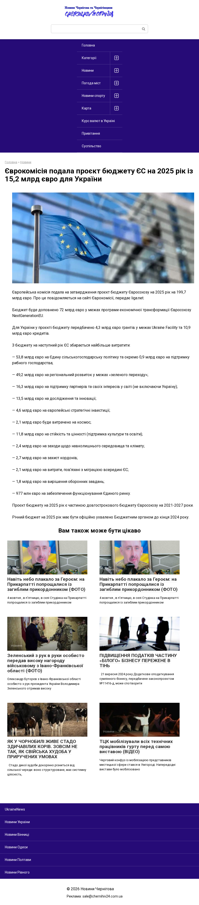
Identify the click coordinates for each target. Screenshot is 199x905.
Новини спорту (93, 96)
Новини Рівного (17, 872)
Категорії (89, 58)
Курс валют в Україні (98, 121)
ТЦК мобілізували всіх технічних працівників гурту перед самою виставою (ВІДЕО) (136, 746)
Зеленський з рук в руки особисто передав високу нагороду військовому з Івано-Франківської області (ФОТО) (45, 663)
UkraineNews (15, 809)
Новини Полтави (18, 860)
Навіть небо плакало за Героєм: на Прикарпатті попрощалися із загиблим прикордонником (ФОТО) (46, 584)
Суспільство (91, 146)
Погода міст (91, 83)
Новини (88, 70)
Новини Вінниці (17, 834)
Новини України (17, 822)
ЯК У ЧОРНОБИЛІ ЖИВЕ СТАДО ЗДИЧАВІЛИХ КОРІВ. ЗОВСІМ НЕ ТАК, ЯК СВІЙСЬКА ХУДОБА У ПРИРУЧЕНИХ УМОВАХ (42, 749)
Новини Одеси (16, 847)
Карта (86, 108)
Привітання (91, 133)
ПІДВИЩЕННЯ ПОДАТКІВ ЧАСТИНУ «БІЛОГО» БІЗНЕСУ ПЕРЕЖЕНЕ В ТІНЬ (138, 660)
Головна (88, 45)
